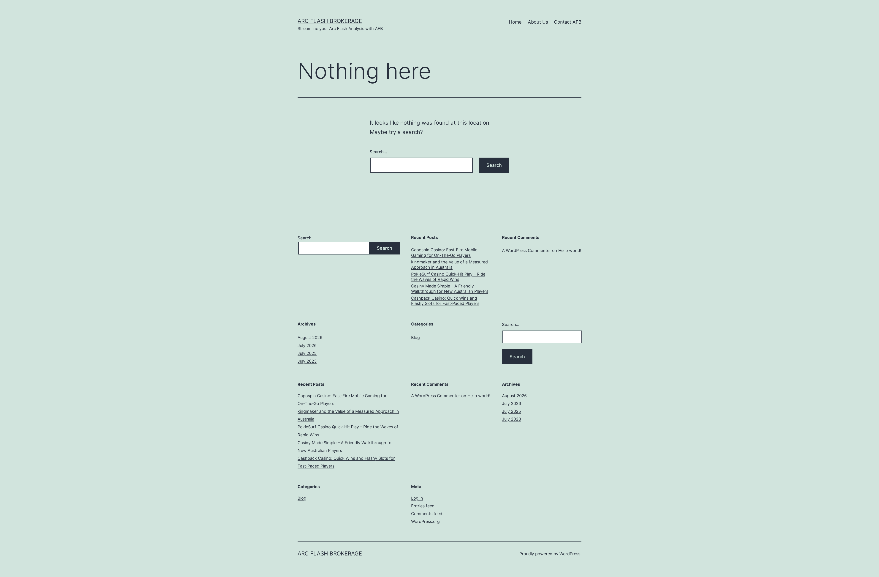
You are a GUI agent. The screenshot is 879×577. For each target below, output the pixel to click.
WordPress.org (425, 521)
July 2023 (307, 361)
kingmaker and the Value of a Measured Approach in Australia (449, 265)
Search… (378, 151)
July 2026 (307, 345)
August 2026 (310, 337)
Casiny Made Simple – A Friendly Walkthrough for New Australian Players (449, 289)
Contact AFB (567, 22)
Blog (415, 337)
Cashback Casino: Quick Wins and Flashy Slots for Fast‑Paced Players (445, 301)
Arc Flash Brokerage (330, 21)
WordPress (569, 553)
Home (515, 22)
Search (305, 237)
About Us (538, 22)
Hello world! (569, 250)
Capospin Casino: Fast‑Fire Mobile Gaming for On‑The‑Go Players (444, 252)
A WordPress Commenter (526, 250)
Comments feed (426, 513)
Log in (417, 498)
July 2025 (307, 353)
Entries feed (422, 505)
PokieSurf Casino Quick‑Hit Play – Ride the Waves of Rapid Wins (448, 277)
